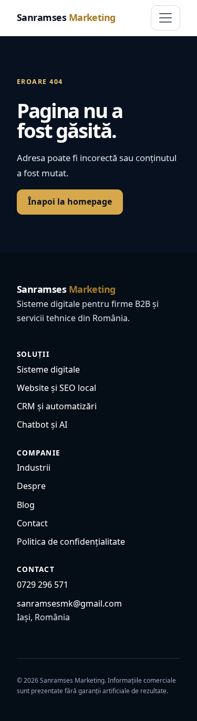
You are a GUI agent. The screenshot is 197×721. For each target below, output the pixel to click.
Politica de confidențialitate (71, 541)
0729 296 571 (42, 584)
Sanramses (66, 17)
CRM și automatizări (57, 406)
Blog (26, 505)
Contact (32, 523)
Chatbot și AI (42, 424)
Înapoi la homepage (70, 201)
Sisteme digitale (48, 369)
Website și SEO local (56, 388)
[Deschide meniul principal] (165, 17)
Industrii (33, 467)
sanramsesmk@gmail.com (69, 603)
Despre (31, 486)
